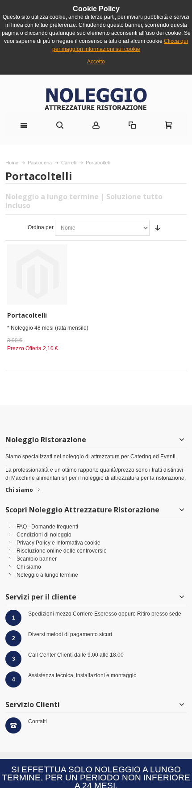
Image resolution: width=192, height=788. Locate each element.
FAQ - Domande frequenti (47, 527)
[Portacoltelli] (50, 274)
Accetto (96, 62)
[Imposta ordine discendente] (157, 228)
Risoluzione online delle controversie (62, 551)
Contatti (37, 721)
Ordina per (41, 227)
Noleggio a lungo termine (47, 575)
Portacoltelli (27, 315)
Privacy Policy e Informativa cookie (58, 543)
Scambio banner (37, 559)
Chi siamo (19, 490)
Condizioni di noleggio (44, 535)
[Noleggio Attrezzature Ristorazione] (96, 98)
